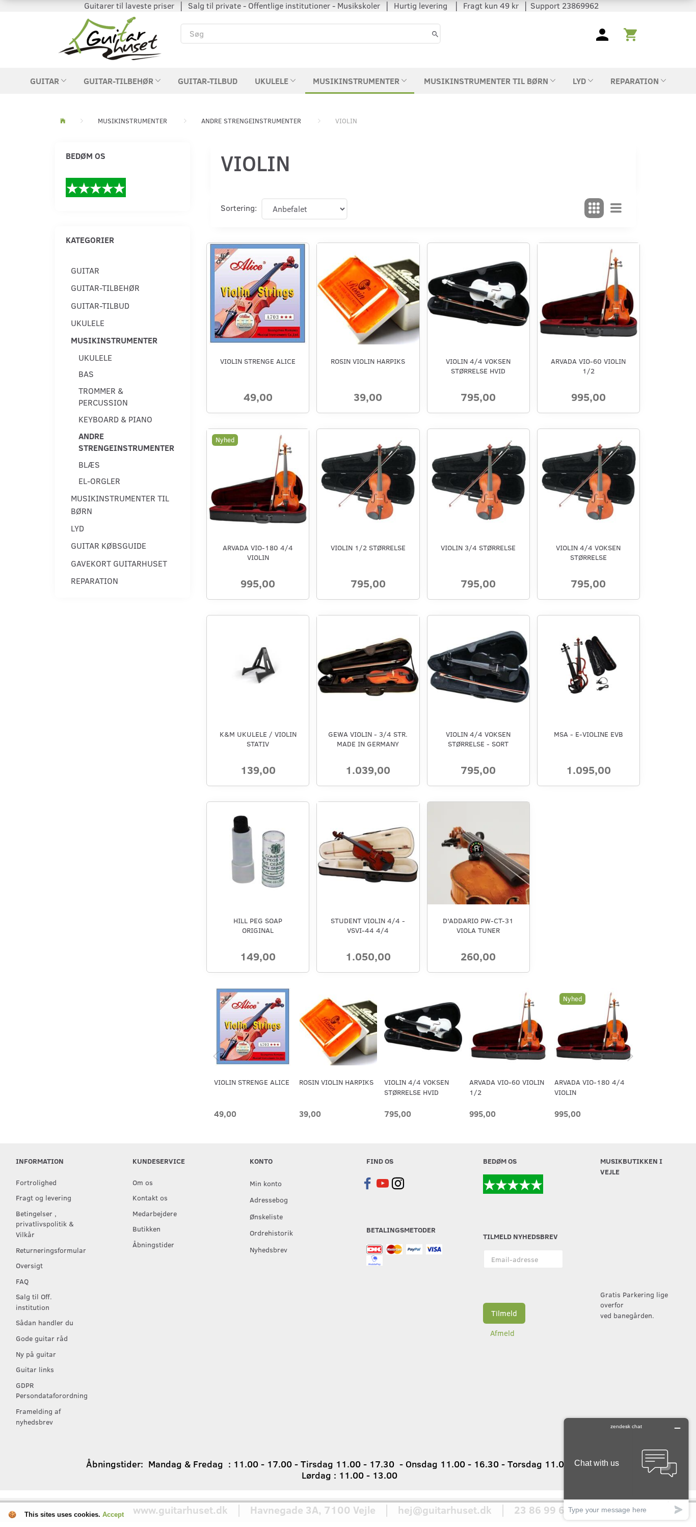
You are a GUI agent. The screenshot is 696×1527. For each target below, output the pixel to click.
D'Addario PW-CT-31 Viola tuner (478, 925)
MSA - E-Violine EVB (588, 734)
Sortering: (239, 207)
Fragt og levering (43, 1197)
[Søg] (435, 33)
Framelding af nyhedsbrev (38, 1416)
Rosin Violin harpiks (368, 361)
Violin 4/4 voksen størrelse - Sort (478, 738)
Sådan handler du (44, 1322)
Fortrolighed (36, 1182)
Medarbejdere (154, 1213)
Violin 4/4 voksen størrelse (588, 552)
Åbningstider (153, 1244)
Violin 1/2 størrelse (368, 547)
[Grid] (594, 208)
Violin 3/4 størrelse (478, 547)
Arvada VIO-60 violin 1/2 (588, 366)
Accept (113, 1514)
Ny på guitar (36, 1354)
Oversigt (29, 1265)
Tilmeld (504, 1313)
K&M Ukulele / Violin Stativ (258, 738)
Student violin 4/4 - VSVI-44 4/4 (368, 925)
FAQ (22, 1281)
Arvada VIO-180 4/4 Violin (258, 552)
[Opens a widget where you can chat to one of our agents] (626, 1468)
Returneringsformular (51, 1250)
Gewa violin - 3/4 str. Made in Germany (368, 738)
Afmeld (502, 1333)
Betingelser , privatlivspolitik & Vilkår (45, 1223)
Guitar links (35, 1369)
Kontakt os (150, 1197)
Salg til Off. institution (34, 1301)
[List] (616, 208)
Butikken (146, 1228)
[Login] (602, 33)
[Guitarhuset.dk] (110, 37)
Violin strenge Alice (258, 361)
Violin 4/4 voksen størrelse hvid (478, 366)
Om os (142, 1182)
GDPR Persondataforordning (52, 1390)
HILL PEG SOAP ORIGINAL (257, 925)
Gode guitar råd (42, 1338)
